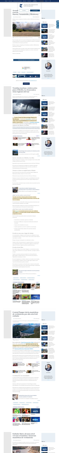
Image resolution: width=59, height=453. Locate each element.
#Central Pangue (15, 402)
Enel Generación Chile (27, 342)
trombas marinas (34, 122)
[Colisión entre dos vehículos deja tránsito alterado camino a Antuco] (44, 25)
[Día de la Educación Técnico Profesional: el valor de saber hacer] (48, 65)
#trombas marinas (31, 279)
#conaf (19, 72)
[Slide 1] (47, 78)
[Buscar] (52, 1)
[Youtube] (37, 76)
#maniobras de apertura (16, 404)
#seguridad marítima (24, 279)
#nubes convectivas (23, 277)
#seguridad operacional (25, 404)
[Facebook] (21, 76)
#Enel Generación (22, 402)
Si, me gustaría (35, 10)
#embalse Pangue (35, 402)
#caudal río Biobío (28, 402)
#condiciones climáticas (30, 277)
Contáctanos (26, 83)
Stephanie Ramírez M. (18, 94)
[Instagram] (32, 76)
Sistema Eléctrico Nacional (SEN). (24, 348)
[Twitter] (26, 76)
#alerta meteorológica (16, 279)
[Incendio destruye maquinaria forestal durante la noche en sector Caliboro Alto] (44, 55)
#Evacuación (23, 72)
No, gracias (24, 10)
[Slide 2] (48, 78)
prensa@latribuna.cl (33, 80)
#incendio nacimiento (30, 72)
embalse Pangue (37, 350)
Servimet (28, 119)
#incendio (14, 72)
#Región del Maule (15, 277)
